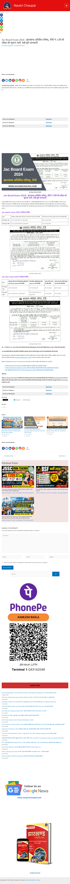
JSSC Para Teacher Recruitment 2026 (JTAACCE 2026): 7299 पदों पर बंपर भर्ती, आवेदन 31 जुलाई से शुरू (17, 490)
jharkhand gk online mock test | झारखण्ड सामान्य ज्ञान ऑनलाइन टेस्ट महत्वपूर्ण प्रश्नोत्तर (25, 365)
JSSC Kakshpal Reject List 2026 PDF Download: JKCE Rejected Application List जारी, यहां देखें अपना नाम (29, 692)
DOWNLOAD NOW (35, 873)
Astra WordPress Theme (33, 880)
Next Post (62, 456)
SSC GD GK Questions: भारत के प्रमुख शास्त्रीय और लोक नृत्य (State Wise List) (21, 747)
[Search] (55, 574)
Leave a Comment (6, 492)
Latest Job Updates (17, 492)
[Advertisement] (35, 26)
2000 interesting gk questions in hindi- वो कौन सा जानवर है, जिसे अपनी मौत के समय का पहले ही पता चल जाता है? (32, 367)
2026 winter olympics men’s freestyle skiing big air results (17, 720)
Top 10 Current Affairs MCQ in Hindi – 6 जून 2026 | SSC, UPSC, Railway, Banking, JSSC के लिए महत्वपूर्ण (29, 733)
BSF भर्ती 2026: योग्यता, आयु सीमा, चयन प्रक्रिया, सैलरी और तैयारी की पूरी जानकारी (20, 715)
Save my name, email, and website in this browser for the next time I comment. (26, 562)
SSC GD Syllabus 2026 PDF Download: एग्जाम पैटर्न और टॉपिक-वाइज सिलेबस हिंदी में (22, 756)
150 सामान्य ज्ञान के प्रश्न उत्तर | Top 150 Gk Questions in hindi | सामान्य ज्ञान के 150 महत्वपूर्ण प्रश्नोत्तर (29, 370)
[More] (23, 79)
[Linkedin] (10, 79)
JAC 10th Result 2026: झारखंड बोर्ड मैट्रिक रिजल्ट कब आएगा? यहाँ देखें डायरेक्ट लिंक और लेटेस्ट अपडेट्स (11, 430)
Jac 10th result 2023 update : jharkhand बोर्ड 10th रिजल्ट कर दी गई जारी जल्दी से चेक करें (34, 430)
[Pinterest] (13, 79)
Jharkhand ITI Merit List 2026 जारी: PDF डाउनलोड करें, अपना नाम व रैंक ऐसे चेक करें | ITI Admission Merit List (29, 701)
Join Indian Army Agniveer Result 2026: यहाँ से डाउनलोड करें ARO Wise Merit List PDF (24, 711)
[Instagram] (20, 79)
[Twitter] (6, 79)
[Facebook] (3, 79)
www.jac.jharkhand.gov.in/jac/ (23, 357)
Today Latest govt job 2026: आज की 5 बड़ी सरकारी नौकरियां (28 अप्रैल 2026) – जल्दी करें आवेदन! (25, 751)
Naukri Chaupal (25, 5)
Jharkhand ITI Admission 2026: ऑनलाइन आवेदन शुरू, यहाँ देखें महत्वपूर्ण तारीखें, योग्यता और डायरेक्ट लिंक (26, 729)
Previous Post (8, 456)
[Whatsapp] (16, 79)
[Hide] (0, 33)
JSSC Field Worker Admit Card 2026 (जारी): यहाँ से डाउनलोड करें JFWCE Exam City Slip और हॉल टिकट (27, 706)
